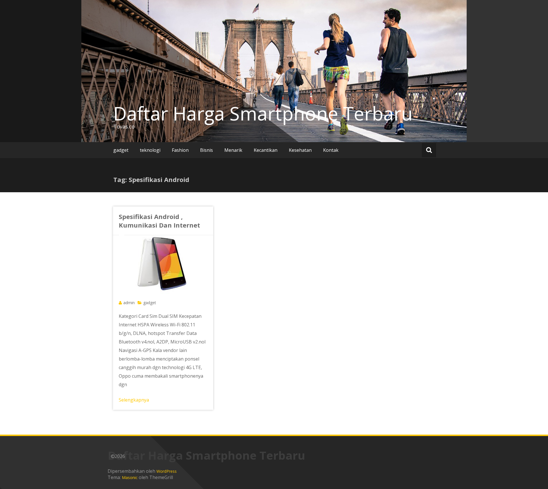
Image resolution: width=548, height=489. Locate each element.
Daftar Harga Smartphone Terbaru (263, 113)
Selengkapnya (134, 400)
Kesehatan (300, 150)
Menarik (233, 150)
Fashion (180, 150)
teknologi (150, 150)
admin (129, 302)
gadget (120, 150)
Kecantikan (265, 150)
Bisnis (206, 150)
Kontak (331, 150)
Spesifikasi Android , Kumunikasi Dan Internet (159, 220)
